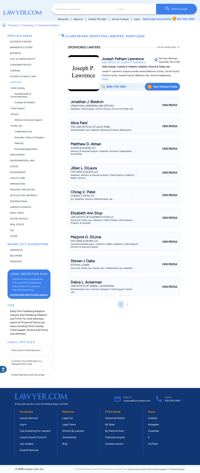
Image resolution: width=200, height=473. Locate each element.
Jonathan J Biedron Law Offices (92, 105)
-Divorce (14, 114)
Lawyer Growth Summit (33, 437)
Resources (63, 19)
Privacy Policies (178, 469)
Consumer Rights (20, 64)
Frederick (16, 261)
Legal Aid (67, 418)
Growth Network (29, 450)
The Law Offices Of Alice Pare (90, 126)
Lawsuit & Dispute (20, 207)
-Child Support (17, 108)
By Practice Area (114, 430)
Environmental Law (22, 160)
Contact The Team (97, 19)
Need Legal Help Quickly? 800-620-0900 (168, 19)
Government (18, 172)
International (19, 201)
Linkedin (152, 418)
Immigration (17, 183)
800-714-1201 (116, 86)
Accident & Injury (21, 41)
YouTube (153, 443)
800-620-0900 (172, 400)
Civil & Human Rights (22, 59)
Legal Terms (69, 424)
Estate (14, 166)
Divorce (31, 329)
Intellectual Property (23, 195)
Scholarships (69, 437)
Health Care (17, 178)
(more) (105, 79)
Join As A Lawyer (120, 19)
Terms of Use (133, 469)
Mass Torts (17, 212)
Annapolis (16, 250)
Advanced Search (115, 418)
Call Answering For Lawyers (35, 430)
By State (110, 424)
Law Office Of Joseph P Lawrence (124, 62)
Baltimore (16, 255)
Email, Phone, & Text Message (153, 469)
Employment (17, 154)
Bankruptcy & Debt (21, 47)
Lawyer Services (29, 418)
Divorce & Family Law (23, 76)
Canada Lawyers (114, 443)
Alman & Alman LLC (83, 147)
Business (15, 53)
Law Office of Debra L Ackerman (92, 285)
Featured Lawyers (115, 437)
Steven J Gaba (80, 264)
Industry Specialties (22, 189)
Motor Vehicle (19, 218)
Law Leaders (26, 443)
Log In (137, 19)
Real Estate (17, 224)
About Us (78, 19)
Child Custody (35, 326)
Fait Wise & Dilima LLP (84, 171)
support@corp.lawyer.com (137, 400)
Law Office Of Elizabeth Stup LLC (92, 217)
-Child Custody (17, 88)
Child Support (17, 329)
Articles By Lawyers (73, 430)
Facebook (153, 430)
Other (14, 236)
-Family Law (16, 125)
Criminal (15, 70)
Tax (12, 230)
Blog (64, 443)
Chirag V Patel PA (82, 195)
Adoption (15, 82)
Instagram (153, 424)
